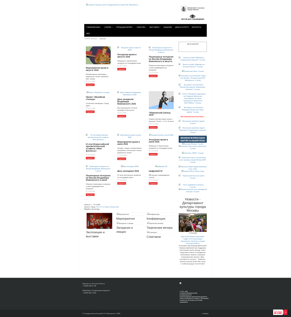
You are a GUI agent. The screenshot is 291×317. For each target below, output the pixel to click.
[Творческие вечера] (160, 223)
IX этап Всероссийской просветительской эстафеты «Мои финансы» (97, 147)
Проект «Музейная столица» (95, 98)
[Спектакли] (160, 232)
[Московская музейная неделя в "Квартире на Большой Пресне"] (193, 139)
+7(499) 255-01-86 (89, 285)
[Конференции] (160, 214)
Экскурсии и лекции (124, 229)
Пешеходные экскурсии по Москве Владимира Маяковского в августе (161, 59)
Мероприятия (125, 218)
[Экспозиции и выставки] (99, 220)
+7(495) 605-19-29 (89, 292)
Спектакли (154, 236)
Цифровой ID (155, 171)
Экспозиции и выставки (95, 234)
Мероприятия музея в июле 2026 (128, 142)
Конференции (156, 218)
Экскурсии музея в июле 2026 (158, 140)
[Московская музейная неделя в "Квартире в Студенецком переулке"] (193, 130)
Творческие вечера (159, 227)
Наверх (206, 313)
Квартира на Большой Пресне (93, 283)
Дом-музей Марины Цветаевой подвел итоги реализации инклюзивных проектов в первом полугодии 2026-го (193, 239)
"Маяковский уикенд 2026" (159, 113)
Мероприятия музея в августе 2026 (97, 68)
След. (107, 207)
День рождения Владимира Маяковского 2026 (126, 101)
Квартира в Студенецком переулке (96, 290)
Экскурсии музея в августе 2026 (127, 55)
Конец (112, 207)
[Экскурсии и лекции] (129, 223)
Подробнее (90, 85)
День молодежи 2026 (128, 171)
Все (117, 207)
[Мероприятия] (129, 214)
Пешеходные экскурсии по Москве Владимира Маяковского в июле (98, 177)
